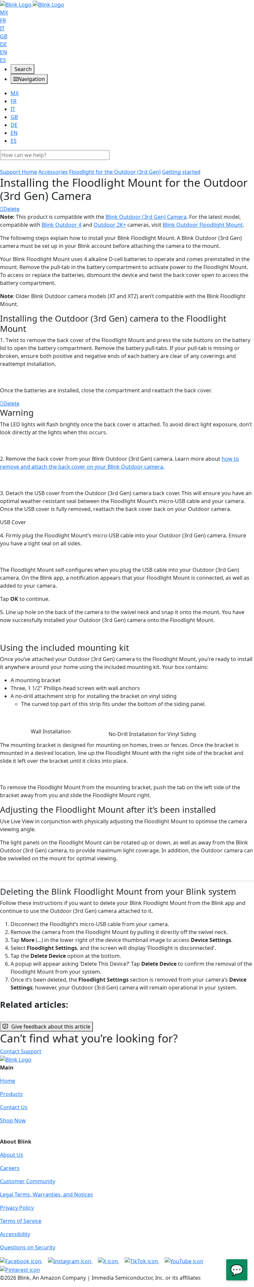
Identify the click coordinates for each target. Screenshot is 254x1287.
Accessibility (15, 1234)
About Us (11, 1154)
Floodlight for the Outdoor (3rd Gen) (115, 172)
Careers (10, 1168)
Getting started (181, 172)
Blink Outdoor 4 (61, 224)
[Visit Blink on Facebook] (21, 1260)
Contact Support (20, 1051)
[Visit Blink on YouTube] (184, 1260)
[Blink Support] (32, 4)
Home (7, 1080)
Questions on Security (27, 1247)
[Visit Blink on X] (108, 1260)
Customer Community (27, 1181)
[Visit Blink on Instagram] (70, 1260)
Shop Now (13, 1120)
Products (11, 1094)
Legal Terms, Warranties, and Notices (46, 1194)
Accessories (53, 172)
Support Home (18, 172)
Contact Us (13, 1107)
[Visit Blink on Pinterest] (20, 1269)
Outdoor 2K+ (110, 224)
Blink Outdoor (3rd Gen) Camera (146, 216)
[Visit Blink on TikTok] (142, 1260)
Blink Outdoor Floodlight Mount (203, 224)
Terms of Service (20, 1221)
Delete (11, 209)
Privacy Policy (17, 1207)
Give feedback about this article (50, 1026)
